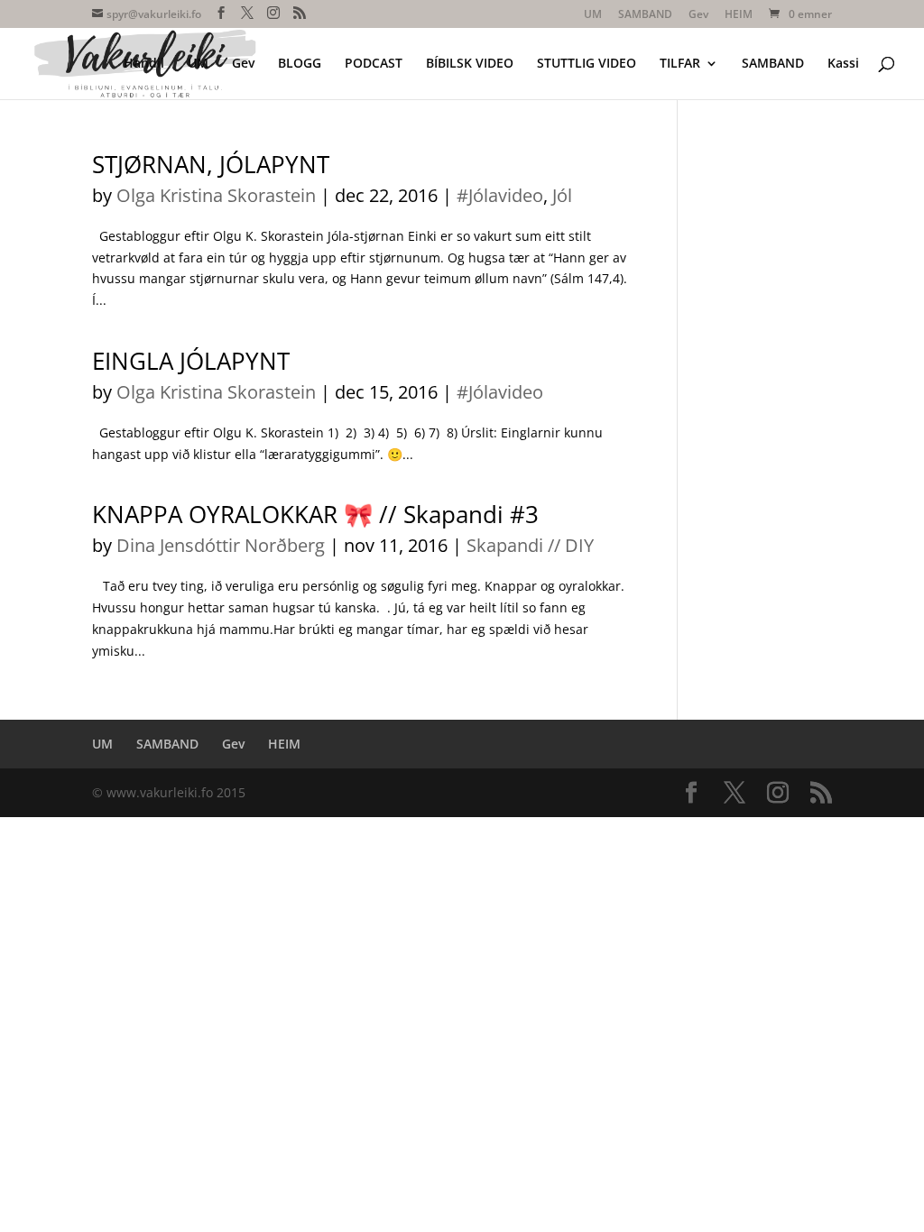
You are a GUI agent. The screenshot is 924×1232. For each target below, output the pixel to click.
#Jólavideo (500, 195)
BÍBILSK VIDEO (469, 64)
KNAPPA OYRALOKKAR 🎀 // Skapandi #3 (315, 514)
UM (593, 15)
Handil (144, 64)
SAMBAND (645, 15)
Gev (698, 15)
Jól (562, 195)
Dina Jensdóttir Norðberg (220, 545)
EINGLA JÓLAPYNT (191, 361)
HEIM (739, 15)
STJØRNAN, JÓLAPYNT (210, 164)
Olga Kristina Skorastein (216, 195)
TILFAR (680, 64)
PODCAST (373, 64)
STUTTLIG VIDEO (586, 64)
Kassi (843, 64)
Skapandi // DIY (530, 545)
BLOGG (299, 64)
